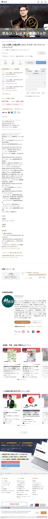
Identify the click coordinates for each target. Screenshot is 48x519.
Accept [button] (43, 512)
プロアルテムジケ (18, 296)
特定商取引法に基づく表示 (37, 488)
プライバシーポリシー (36, 482)
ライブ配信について (21, 488)
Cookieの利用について (36, 484)
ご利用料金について (21, 484)
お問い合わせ (35, 494)
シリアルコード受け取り (6, 492)
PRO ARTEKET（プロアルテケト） (8, 490)
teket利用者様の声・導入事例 (23, 490)
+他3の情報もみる (6, 93)
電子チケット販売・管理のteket (6, 473)
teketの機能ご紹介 (20, 486)
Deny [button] (37, 512)
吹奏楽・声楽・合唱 (12, 41)
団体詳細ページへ (36, 322)
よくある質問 (3, 488)
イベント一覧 (15, 473)
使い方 (2, 486)
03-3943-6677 (14, 257)
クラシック (4, 41)
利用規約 (34, 480)
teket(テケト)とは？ (21, 480)
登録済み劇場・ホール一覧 (22, 494)
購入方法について (20, 108)
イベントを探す (4, 480)
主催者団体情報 (41, 53)
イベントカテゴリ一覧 (5, 482)
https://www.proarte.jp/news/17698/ (11, 248)
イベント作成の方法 (21, 482)
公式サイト (17, 332)
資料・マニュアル (20, 492)
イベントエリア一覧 (5, 484)
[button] (18, 379)
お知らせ (34, 492)
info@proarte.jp (7, 257)
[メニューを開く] (45, 2)
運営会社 (34, 490)
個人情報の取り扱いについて (38, 486)
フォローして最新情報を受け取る (22, 322)
